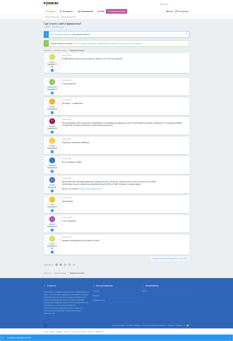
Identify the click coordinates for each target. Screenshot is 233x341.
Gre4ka (52, 146)
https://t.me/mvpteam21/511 (91, 189)
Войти (144, 291)
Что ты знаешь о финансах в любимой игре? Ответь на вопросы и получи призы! (107, 43)
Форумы (96, 296)
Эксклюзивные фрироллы (62, 34)
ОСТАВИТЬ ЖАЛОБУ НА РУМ (19, 338)
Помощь (171, 325)
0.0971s (83, 332)
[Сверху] (184, 325)
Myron (52, 224)
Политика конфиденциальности (154, 325)
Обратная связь (99, 300)
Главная (96, 291)
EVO (52, 204)
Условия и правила (133, 325)
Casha (48, 27)
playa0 (52, 126)
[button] (74, 11)
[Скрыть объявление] (185, 34)
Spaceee (52, 165)
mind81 (52, 185)
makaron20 (52, 87)
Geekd (52, 106)
